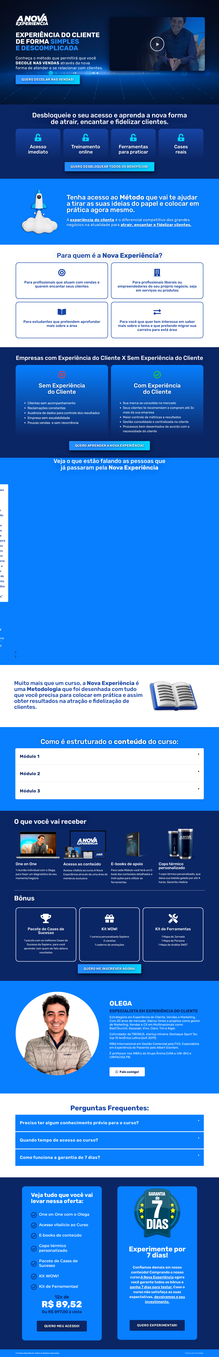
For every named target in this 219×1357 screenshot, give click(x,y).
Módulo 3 (30, 790)
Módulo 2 (30, 773)
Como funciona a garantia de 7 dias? (60, 1157)
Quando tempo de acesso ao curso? (59, 1140)
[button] (157, 44)
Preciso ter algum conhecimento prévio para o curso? (79, 1122)
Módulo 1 (29, 756)
